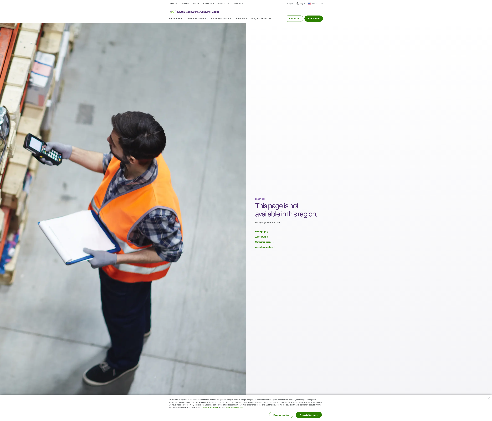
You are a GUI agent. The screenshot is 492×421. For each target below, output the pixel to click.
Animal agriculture (264, 247)
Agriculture (260, 236)
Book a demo (314, 18)
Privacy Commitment (234, 407)
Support (290, 3)
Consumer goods (263, 241)
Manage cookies (281, 414)
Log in (302, 3)
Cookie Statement (210, 407)
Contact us (294, 18)
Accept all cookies (309, 414)
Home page (260, 231)
